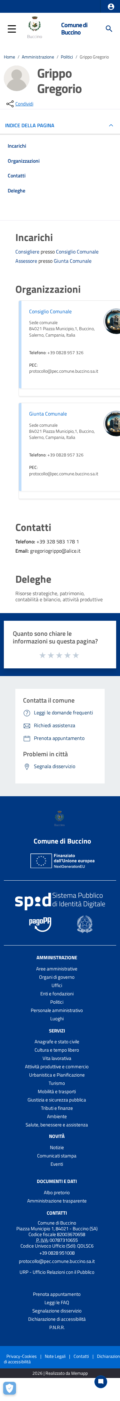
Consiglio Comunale (77, 252)
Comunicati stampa (56, 1155)
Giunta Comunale (73, 261)
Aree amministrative (56, 968)
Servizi (57, 1030)
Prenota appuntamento (57, 1294)
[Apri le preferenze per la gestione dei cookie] (11, 1390)
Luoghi (57, 1018)
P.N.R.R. (57, 1327)
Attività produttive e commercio (57, 1066)
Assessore (26, 261)
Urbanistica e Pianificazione (57, 1074)
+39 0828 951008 (57, 1253)
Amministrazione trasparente (57, 1200)
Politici (67, 56)
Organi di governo (57, 977)
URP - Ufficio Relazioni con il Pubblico (57, 1272)
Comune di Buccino (74, 28)
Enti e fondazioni (57, 993)
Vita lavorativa (57, 1058)
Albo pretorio (57, 1192)
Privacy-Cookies (21, 1356)
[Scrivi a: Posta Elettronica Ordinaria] (56, 1266)
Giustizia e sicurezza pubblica (57, 1099)
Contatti (57, 1213)
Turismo (57, 1083)
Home (9, 56)
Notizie (57, 1147)
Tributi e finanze (57, 1108)
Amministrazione (38, 56)
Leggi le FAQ (56, 1302)
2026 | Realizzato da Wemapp (60, 1373)
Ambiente (57, 1116)
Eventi (57, 1164)
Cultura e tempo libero (57, 1050)
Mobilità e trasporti (57, 1091)
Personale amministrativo (57, 1010)
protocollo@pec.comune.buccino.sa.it (57, 1261)
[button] (111, 7)
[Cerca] (109, 29)
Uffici (57, 985)
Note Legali (55, 1356)
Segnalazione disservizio (57, 1310)
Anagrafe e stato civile (57, 1041)
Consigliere (28, 251)
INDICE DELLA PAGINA (29, 125)
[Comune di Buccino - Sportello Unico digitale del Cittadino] (35, 28)
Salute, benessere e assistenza (57, 1124)
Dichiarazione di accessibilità (57, 1319)
